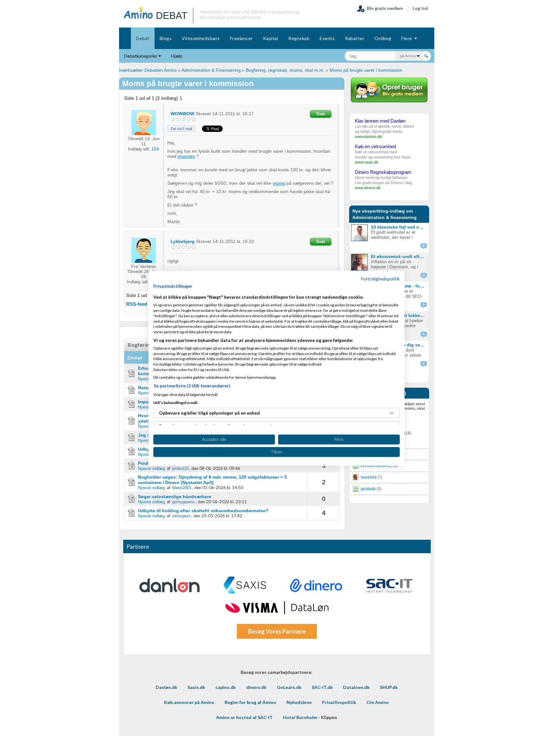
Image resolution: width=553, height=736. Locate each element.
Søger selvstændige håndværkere (174, 496)
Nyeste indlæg (151, 468)
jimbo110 (180, 468)
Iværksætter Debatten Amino (148, 70)
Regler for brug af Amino (250, 702)
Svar (320, 113)
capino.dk (225, 687)
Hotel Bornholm (300, 717)
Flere (407, 38)
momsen (186, 156)
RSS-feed (136, 304)
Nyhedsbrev (299, 702)
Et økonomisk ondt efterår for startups (399, 256)
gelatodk (368, 489)
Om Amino (377, 702)
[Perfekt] (193, 119)
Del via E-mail (181, 129)
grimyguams (183, 501)
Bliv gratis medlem (384, 8)
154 (155, 148)
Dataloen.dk (356, 687)
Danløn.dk (166, 687)
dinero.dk (256, 687)
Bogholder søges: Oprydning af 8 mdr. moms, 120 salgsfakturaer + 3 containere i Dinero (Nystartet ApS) (212, 479)
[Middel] (183, 119)
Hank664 (369, 477)
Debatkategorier (141, 56)
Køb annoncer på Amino (189, 702)
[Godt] (188, 119)
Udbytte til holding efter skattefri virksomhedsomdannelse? (203, 510)
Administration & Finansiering (211, 70)
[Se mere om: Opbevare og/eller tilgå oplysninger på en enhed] (391, 413)
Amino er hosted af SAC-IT (244, 717)
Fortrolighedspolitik (380, 278)
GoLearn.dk (289, 687)
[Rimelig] (178, 119)
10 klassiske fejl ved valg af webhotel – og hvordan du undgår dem (399, 227)
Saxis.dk (196, 687)
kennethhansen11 (376, 466)
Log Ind (420, 8)
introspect (181, 516)
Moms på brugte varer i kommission (366, 70)
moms (279, 183)
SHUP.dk (389, 687)
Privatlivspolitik (339, 702)
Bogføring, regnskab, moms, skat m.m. (286, 70)
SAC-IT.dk (322, 687)
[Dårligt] (173, 119)
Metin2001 (181, 487)
